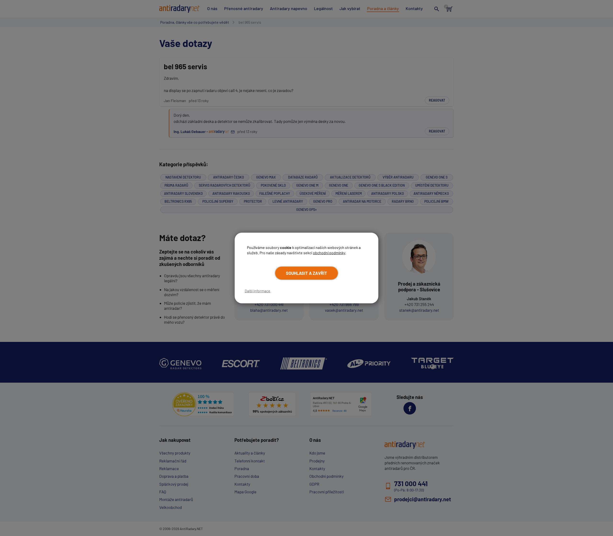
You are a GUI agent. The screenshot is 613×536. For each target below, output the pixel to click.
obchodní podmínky (329, 252)
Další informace (257, 290)
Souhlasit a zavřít (306, 273)
